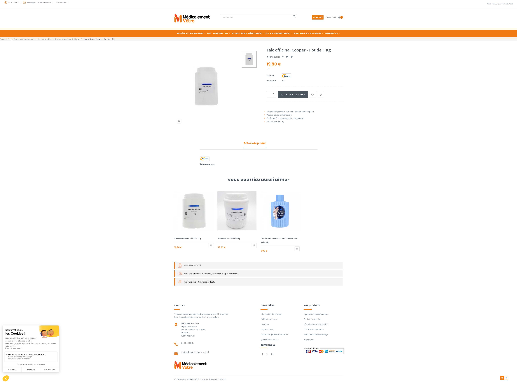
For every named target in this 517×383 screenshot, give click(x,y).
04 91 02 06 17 (14, 2)
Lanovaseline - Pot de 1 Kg (228, 238)
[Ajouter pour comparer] (320, 94)
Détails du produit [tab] (255, 143)
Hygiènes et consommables (316, 314)
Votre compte (331, 17)
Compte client (267, 329)
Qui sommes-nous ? (269, 339)
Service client (61, 2)
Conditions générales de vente (274, 334)
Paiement (265, 324)
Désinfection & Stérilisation (316, 324)
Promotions (309, 339)
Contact (317, 17)
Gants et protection (312, 319)
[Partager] (283, 57)
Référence (271, 80)
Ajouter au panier (293, 94)
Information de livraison (271, 314)
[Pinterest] (292, 57)
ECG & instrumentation (314, 329)
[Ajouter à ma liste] (312, 94)
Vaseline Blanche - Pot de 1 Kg (187, 238)
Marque (270, 75)
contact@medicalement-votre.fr (39, 2)
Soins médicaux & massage (316, 334)
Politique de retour (269, 319)
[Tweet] (287, 57)
